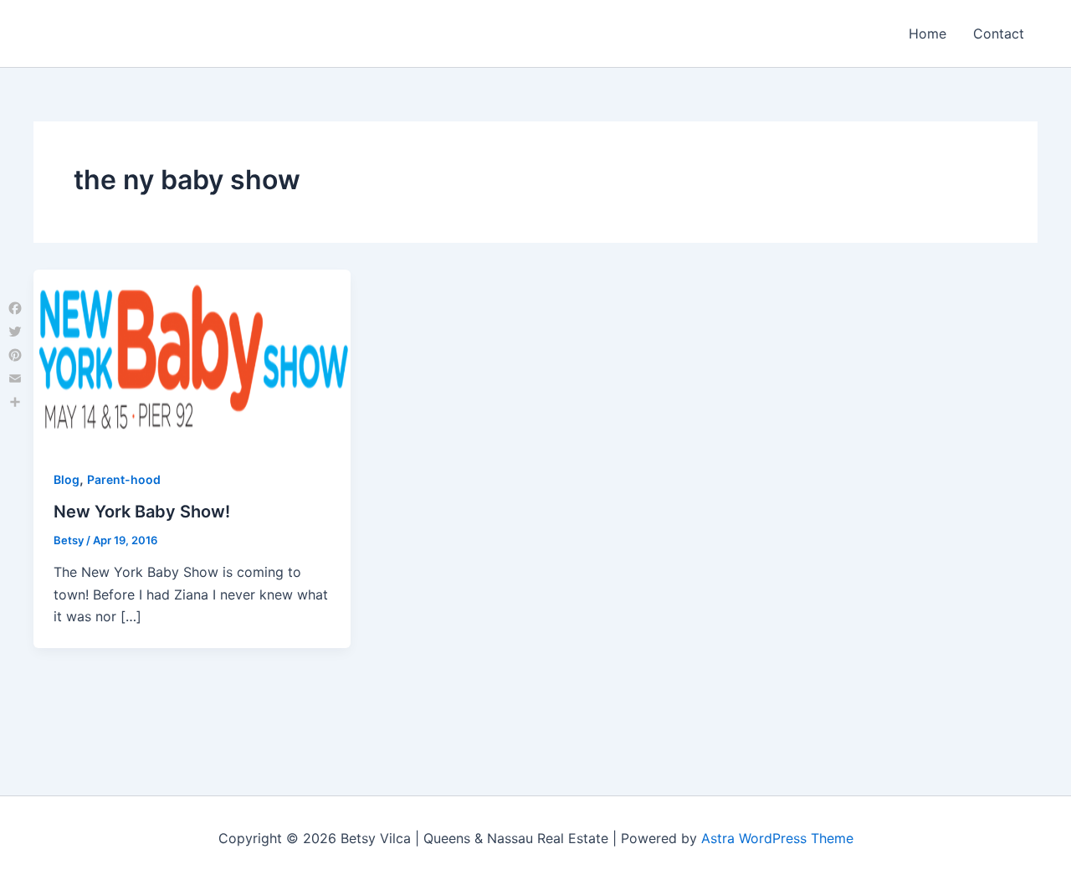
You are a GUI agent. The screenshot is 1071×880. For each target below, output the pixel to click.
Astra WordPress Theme (777, 838)
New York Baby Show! (142, 512)
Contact (998, 33)
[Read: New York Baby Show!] (192, 357)
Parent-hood (124, 479)
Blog (66, 479)
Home (927, 33)
